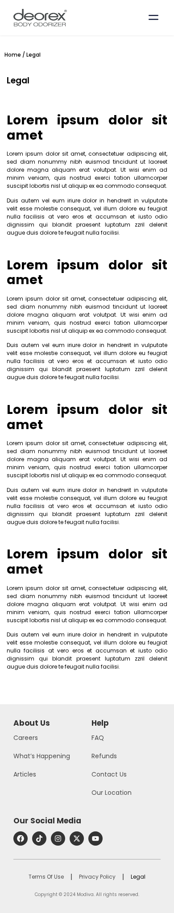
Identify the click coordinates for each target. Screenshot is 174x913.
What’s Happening (41, 756)
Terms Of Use (46, 876)
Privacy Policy (97, 876)
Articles (24, 774)
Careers (25, 737)
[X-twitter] (77, 838)
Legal (138, 876)
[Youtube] (95, 838)
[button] (153, 16)
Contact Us (109, 774)
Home (12, 54)
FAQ (97, 737)
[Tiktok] (39, 838)
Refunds (104, 756)
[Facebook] (20, 838)
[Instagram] (58, 838)
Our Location (111, 792)
